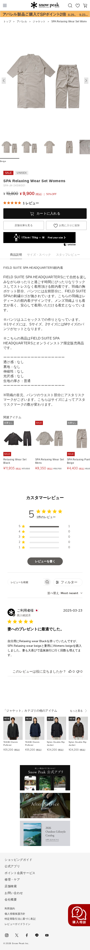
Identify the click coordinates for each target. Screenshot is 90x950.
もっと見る (76, 710)
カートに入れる (48, 213)
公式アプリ (12, 866)
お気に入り (77, 5)
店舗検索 (11, 886)
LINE (36, 935)
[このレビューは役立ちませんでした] (77, 671)
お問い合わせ (14, 893)
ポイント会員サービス (20, 873)
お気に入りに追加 (69, 225)
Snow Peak (45, 5)
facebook (26, 935)
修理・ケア (12, 879)
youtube (47, 935)
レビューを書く (45, 561)
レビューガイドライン (17, 924)
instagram (6, 935)
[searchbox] (26, 582)
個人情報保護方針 (15, 913)
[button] (86, 80)
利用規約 (10, 908)
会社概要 (11, 899)
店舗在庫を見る (24, 225)
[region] (44, 527)
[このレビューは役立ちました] (70, 671)
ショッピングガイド (18, 859)
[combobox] (64, 593)
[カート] (85, 5)
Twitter (16, 935)
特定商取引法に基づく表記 (20, 918)
